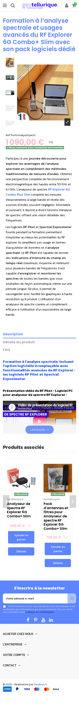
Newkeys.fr (40, 684)
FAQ (6, 350)
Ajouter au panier (21, 537)
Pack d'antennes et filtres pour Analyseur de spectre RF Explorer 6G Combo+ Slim (56, 516)
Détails (21, 551)
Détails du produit (19, 342)
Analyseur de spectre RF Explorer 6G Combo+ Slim (19, 509)
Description (13, 334)
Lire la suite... (38, 430)
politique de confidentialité (40, 612)
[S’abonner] (71, 598)
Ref (8, 135)
